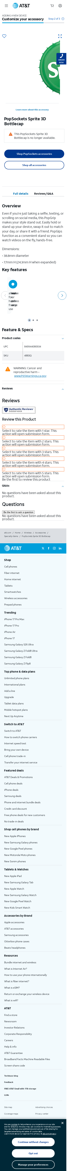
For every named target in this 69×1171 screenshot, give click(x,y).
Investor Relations (14, 1027)
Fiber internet (11, 573)
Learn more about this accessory (32, 109)
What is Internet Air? (15, 968)
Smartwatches (12, 591)
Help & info (10, 1046)
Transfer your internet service (20, 762)
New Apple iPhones (15, 836)
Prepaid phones (13, 604)
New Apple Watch (14, 888)
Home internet (12, 579)
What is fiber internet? (16, 981)
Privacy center (41, 1114)
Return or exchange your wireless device (26, 994)
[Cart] (52, 6)
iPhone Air (9, 632)
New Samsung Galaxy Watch (20, 895)
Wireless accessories (15, 598)
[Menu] (6, 5)
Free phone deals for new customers (24, 815)
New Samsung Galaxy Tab (18, 882)
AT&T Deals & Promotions (18, 777)
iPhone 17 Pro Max (14, 619)
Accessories (40, 532)
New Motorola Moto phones (20, 855)
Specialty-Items (11, 536)
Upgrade (9, 697)
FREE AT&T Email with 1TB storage (20, 1088)
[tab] (20, 193)
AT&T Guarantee (13, 1053)
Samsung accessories (16, 935)
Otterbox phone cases (16, 941)
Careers (8, 1040)
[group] (33, 560)
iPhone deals (11, 789)
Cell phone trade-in (15, 756)
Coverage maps (11, 1114)
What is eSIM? (12, 987)
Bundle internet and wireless (20, 962)
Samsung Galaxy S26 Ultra (19, 644)
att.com (7, 532)
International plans (14, 684)
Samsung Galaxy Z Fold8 (17, 657)
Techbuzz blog (11, 1076)
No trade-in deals (14, 821)
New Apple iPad (13, 876)
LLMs (6, 1095)
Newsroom (10, 1021)
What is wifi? (11, 1000)
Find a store (10, 1015)
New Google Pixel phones (18, 848)
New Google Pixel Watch (17, 901)
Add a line (9, 691)
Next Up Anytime (13, 716)
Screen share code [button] (14, 1065)
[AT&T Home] (21, 5)
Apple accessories (14, 922)
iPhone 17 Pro (11, 625)
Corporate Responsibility (18, 1034)
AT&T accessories (14, 928)
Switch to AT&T (12, 730)
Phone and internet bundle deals (22, 802)
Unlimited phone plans (16, 678)
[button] (56, 20)
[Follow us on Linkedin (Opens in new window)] (60, 548)
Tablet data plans (14, 703)
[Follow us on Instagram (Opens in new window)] (54, 548)
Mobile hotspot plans (16, 709)
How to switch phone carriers (20, 737)
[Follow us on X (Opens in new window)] (43, 548)
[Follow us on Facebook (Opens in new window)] (49, 548)
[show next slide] (61, 295)
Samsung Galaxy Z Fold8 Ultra (21, 650)
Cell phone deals (13, 783)
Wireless (27, 532)
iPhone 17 (9, 638)
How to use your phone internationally (25, 975)
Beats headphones (14, 947)
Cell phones (10, 566)
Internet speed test (15, 743)
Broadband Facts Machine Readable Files (27, 1059)
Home (17, 532)
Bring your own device (16, 749)
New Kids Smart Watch (17, 907)
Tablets (8, 585)
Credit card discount (15, 808)
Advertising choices (44, 1107)
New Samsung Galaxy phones (21, 842)
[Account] (60, 6)
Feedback (8, 1082)
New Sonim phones (15, 861)
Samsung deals (12, 796)
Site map (8, 1107)
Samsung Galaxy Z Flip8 (17, 663)
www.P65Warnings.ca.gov (30, 376)
